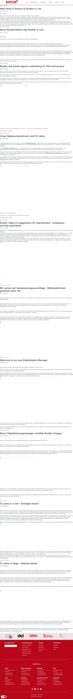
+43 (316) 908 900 (9, 682)
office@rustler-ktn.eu (57, 684)
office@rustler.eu (8, 674)
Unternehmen (43, 2)
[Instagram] (38, 689)
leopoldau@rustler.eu (25, 674)
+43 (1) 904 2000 (9, 673)
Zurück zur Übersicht (4, 26)
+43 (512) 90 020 (41, 682)
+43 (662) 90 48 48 (25, 682)
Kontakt (62, 2)
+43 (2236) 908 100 (41, 673)
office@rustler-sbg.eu (25, 684)
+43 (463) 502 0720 (57, 682)
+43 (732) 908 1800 (57, 673)
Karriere (50, 2)
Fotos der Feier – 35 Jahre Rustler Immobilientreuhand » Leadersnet (33, 128)
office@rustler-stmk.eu (10, 684)
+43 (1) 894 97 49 (25, 673)
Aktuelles (57, 2)
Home (27, 2)
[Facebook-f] (32, 689)
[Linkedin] (35, 689)
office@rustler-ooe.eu (58, 674)
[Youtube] (41, 689)
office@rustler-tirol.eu (42, 684)
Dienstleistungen (33, 2)
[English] (2, 697)
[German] (5, 697)
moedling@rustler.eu (41, 674)
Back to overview (4, 5)
